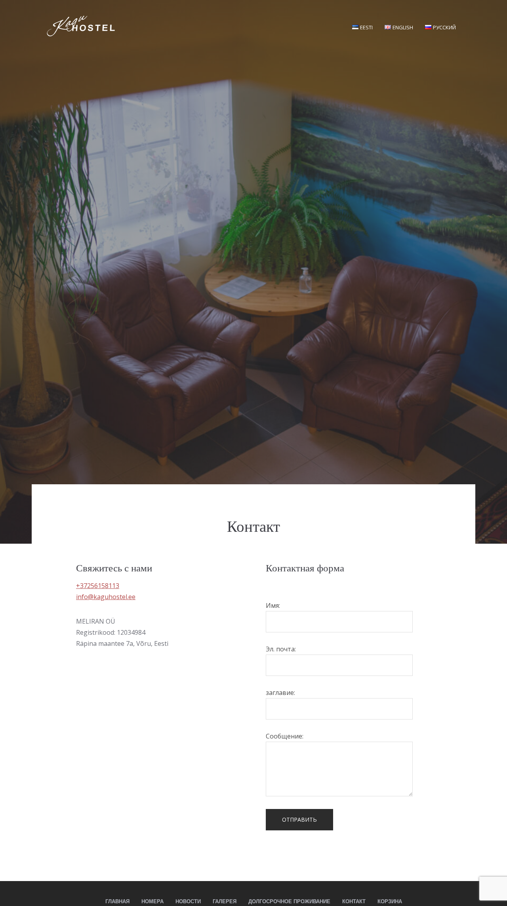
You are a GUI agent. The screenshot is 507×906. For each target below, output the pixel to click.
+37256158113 (97, 585)
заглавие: (280, 692)
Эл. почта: (281, 649)
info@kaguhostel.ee (105, 596)
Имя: (273, 605)
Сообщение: (284, 736)
